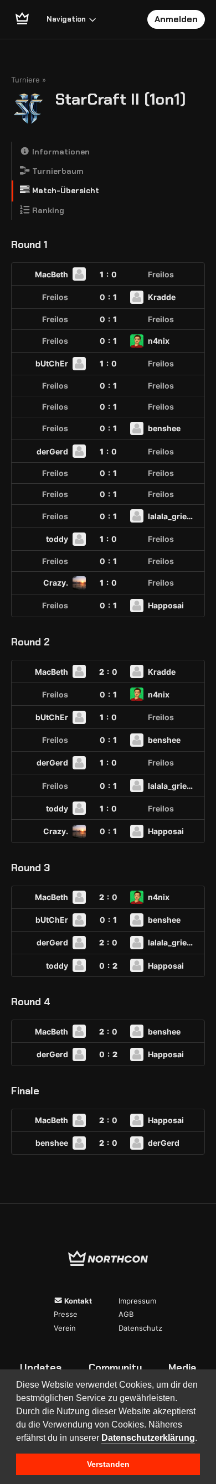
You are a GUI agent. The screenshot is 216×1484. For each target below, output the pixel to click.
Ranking (47, 210)
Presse (66, 1314)
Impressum (137, 1300)
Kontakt (77, 1300)
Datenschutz (140, 1327)
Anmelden (176, 19)
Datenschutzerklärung (148, 1437)
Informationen (60, 152)
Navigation (66, 19)
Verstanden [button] (108, 1464)
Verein (65, 1327)
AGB (126, 1314)
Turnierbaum (57, 171)
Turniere (25, 79)
